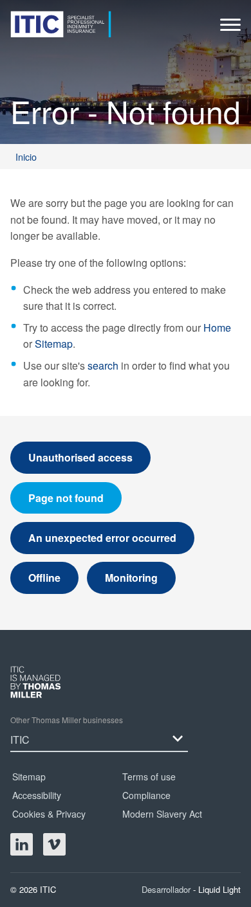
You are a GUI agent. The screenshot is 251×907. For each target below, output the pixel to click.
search (103, 365)
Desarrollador (167, 889)
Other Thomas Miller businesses (66, 719)
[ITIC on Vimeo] (54, 844)
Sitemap (54, 343)
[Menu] (230, 28)
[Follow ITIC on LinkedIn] (21, 844)
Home (217, 327)
